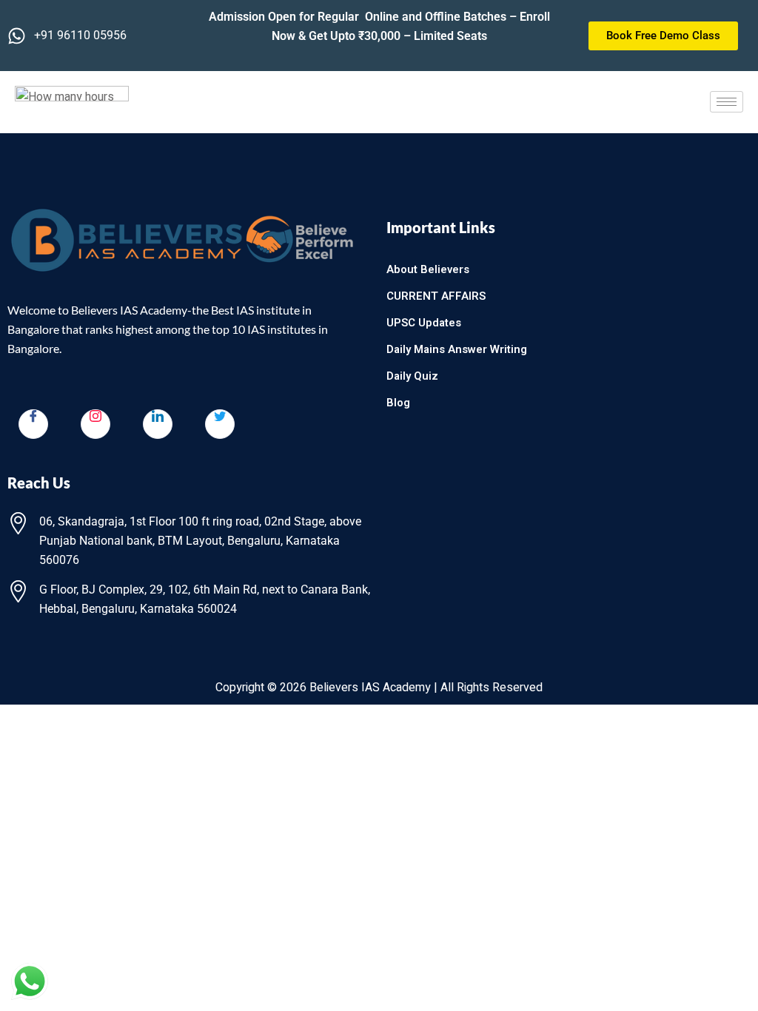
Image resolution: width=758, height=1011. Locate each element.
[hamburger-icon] (726, 101)
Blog (398, 402)
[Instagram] (95, 424)
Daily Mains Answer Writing (456, 349)
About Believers (427, 269)
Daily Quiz (412, 376)
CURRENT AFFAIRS (436, 296)
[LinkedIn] (157, 424)
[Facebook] (33, 424)
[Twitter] (220, 424)
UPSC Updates (423, 323)
